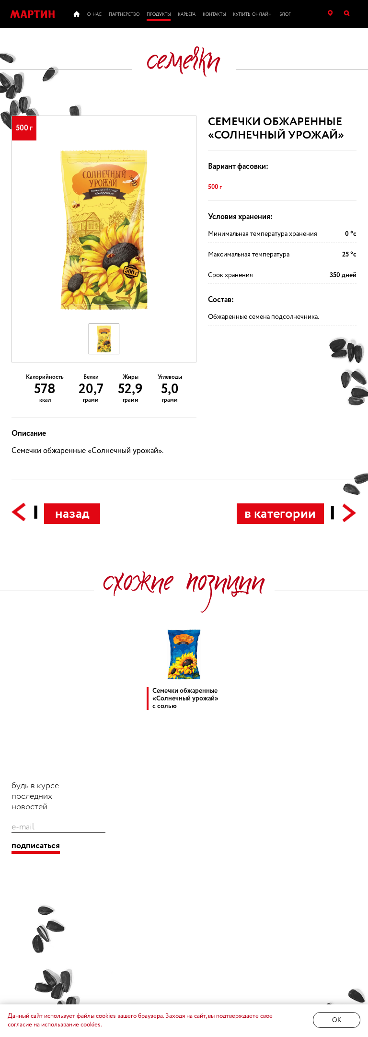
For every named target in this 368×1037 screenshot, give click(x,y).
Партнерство (124, 15)
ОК (336, 1020)
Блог (285, 15)
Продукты (159, 15)
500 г (215, 187)
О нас (94, 15)
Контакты (214, 15)
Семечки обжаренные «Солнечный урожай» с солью (185, 698)
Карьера (187, 15)
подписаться (36, 846)
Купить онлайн (252, 15)
